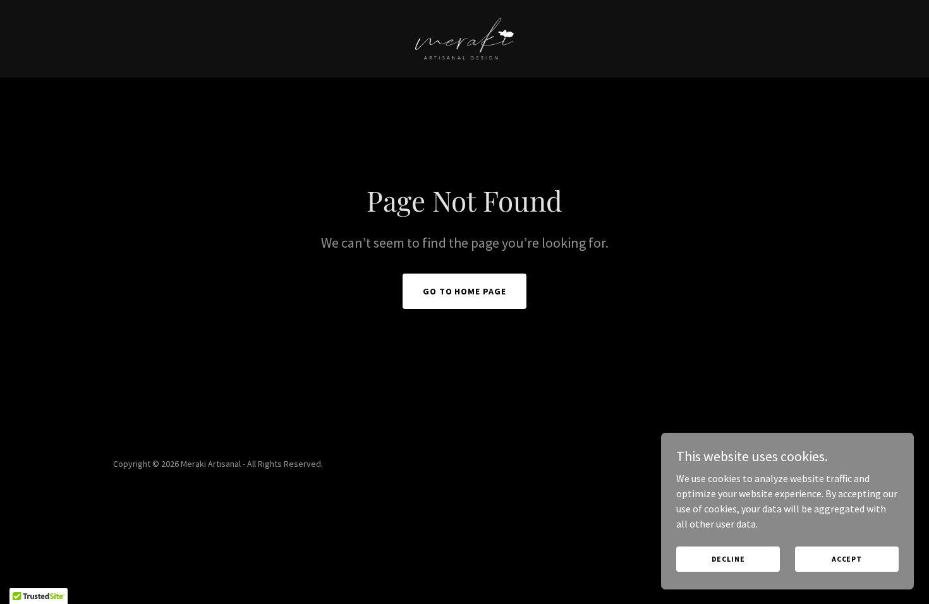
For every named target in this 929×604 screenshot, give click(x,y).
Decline (728, 559)
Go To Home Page (465, 291)
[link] (464, 37)
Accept (847, 559)
